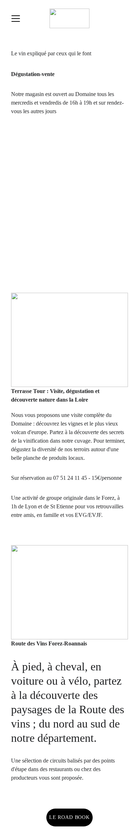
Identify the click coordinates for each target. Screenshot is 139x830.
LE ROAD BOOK (69, 817)
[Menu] (15, 18)
